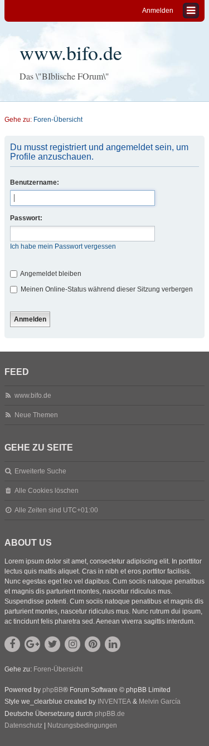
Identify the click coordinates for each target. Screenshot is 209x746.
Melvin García (160, 701)
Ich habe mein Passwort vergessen (63, 246)
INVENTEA (114, 701)
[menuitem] (23, 726)
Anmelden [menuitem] (157, 10)
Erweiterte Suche (40, 471)
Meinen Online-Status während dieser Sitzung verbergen (106, 289)
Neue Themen (36, 415)
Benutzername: (34, 182)
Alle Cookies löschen (46, 491)
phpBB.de (110, 714)
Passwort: (26, 218)
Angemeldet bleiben (50, 274)
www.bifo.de (71, 52)
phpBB (52, 690)
